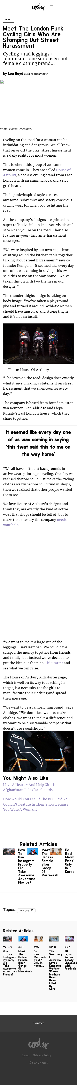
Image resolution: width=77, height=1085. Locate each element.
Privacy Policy (42, 1055)
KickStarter (54, 663)
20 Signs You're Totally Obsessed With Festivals (69, 955)
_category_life (26, 910)
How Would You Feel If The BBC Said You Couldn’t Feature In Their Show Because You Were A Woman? (36, 804)
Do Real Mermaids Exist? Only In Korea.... (62, 861)
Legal (25, 1055)
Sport (8, 19)
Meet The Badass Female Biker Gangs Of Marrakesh (38, 863)
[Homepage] (38, 1043)
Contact (38, 1023)
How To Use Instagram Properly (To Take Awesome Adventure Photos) (15, 867)
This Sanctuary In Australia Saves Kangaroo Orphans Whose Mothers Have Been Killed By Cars (54, 965)
